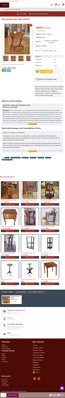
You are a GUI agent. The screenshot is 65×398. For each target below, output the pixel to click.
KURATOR (48, 34)
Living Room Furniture (15, 157)
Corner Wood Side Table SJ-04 (28, 253)
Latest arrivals (20, 292)
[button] (5, 39)
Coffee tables (41, 157)
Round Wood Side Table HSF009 (8, 200)
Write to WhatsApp (46, 71)
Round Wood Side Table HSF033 (48, 200)
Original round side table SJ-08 (28, 279)
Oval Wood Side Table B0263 (47, 226)
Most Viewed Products (36, 292)
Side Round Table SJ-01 (46, 253)
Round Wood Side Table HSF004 (28, 200)
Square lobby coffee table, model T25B (50, 279)
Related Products (7, 177)
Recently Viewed (8, 292)
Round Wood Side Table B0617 (8, 253)
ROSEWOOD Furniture (7, 159)
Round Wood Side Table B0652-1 (28, 226)
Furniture (7, 157)
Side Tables (48, 157)
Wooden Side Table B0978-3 (7, 226)
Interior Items (33, 157)
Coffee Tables (25, 157)
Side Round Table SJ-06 (6, 279)
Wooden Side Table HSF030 (15, 297)
